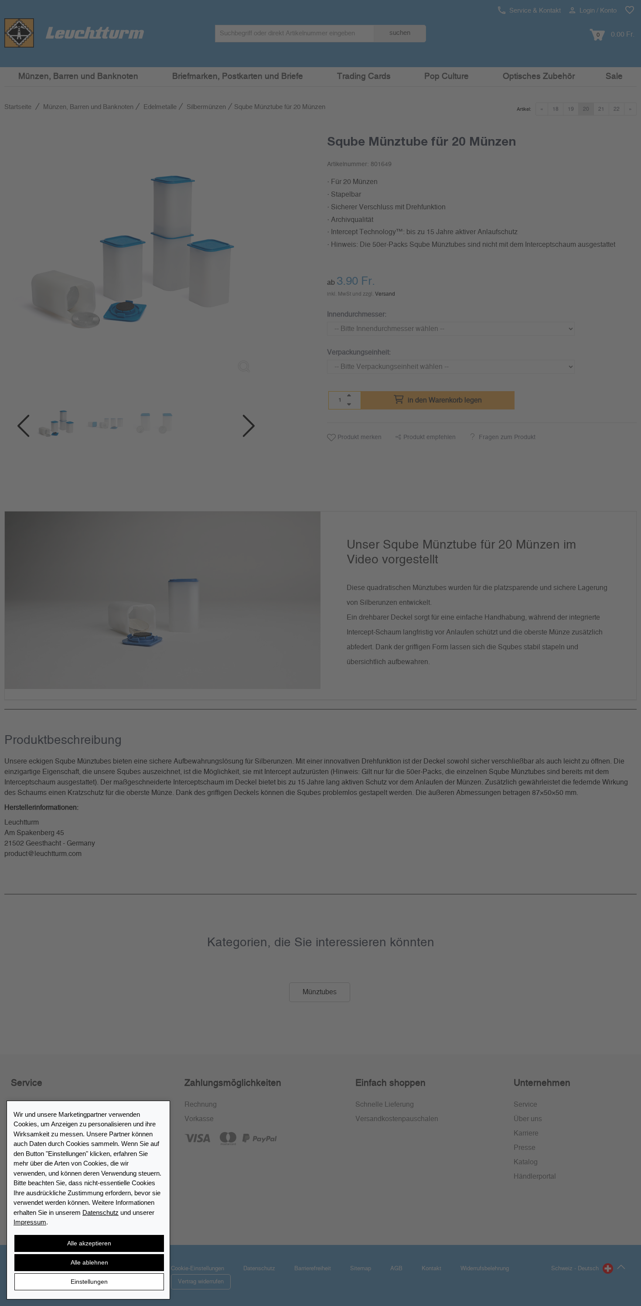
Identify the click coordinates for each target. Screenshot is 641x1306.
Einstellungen (89, 1281)
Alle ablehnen (89, 1262)
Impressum (30, 1222)
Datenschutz (100, 1212)
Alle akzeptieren (89, 1243)
